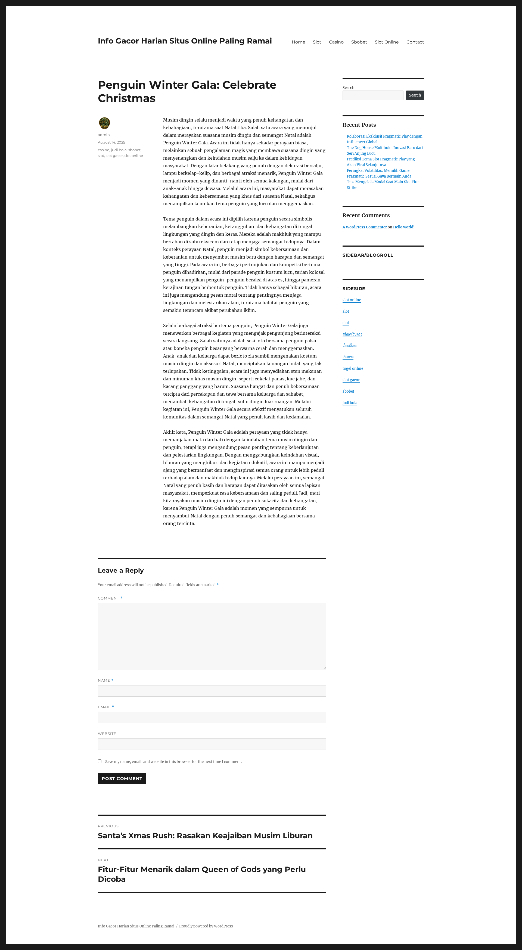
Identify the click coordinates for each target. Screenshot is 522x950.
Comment (110, 598)
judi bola (119, 150)
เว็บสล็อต (349, 345)
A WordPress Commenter (365, 227)
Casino (336, 42)
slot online (134, 155)
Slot (317, 42)
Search (349, 87)
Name (106, 680)
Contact (415, 42)
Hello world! (404, 227)
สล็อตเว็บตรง (352, 334)
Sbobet (359, 42)
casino (103, 150)
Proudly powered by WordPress (206, 926)
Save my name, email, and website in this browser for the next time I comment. (173, 761)
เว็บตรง (348, 357)
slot (101, 155)
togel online (353, 368)
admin (104, 134)
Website (107, 733)
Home (298, 42)
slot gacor (114, 155)
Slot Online (387, 42)
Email (106, 707)
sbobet (134, 150)
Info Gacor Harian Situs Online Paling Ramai (185, 40)
